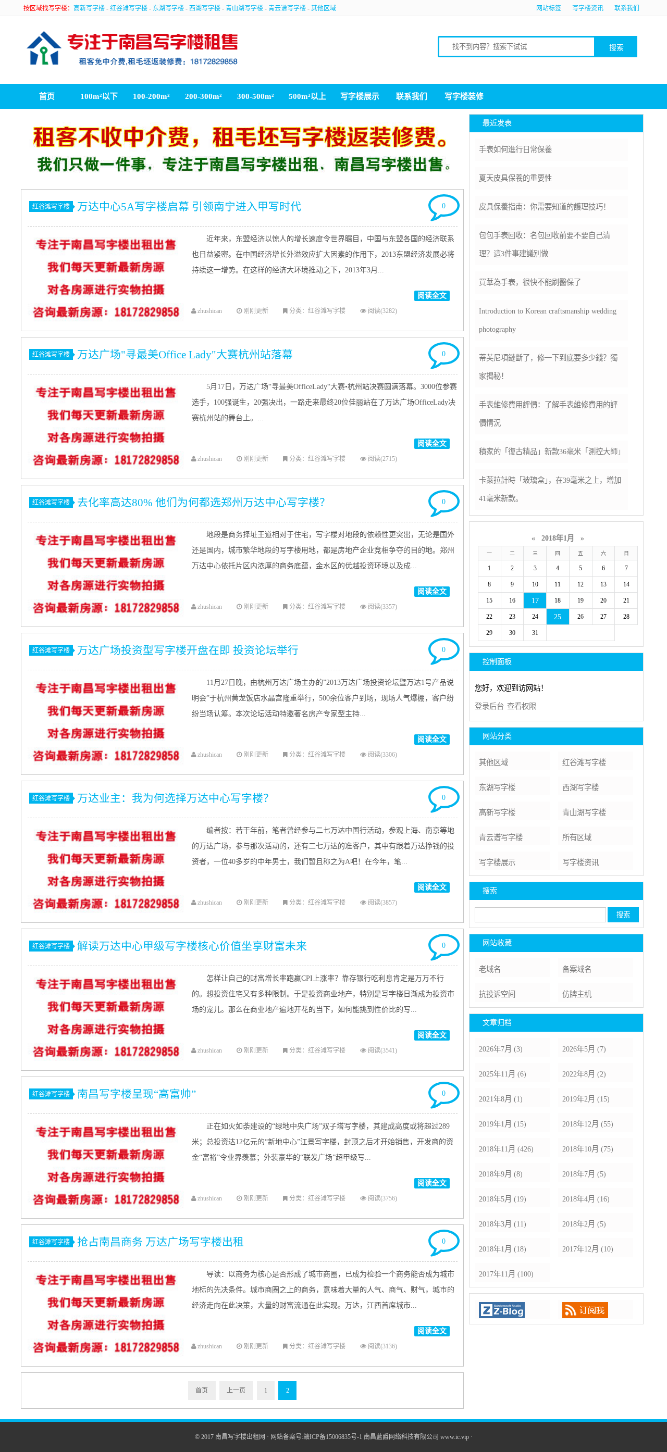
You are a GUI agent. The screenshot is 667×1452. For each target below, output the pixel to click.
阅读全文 (432, 295)
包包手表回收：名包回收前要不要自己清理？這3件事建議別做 (544, 244)
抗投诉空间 (497, 994)
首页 (47, 96)
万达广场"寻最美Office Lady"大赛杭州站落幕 (185, 354)
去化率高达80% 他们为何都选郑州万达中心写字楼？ (203, 502)
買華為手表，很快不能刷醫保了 (530, 282)
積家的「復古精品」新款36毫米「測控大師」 (552, 451)
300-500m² (255, 96)
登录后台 (489, 706)
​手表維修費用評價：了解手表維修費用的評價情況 (548, 413)
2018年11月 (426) (506, 1149)
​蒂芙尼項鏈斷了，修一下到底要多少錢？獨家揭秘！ (548, 367)
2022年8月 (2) (584, 1074)
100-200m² (151, 96)
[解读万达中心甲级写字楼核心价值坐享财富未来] (106, 1067)
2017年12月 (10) (587, 1249)
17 (535, 600)
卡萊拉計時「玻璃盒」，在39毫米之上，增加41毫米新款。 (550, 489)
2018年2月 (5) (584, 1224)
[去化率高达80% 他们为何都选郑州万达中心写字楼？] (106, 623)
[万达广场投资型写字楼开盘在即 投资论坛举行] (106, 771)
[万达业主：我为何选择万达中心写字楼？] (106, 919)
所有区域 (576, 837)
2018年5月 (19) (502, 1199)
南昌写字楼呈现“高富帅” (136, 1094)
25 (557, 616)
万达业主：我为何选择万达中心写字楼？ (175, 798)
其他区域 (323, 8)
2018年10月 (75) (587, 1149)
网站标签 (548, 8)
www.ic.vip (454, 1437)
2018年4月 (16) (586, 1199)
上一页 (236, 1390)
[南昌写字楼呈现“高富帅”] (106, 1215)
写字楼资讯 (587, 8)
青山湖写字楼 (244, 8)
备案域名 (576, 969)
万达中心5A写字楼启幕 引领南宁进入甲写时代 (189, 206)
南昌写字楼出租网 (240, 1437)
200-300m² (203, 96)
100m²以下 (99, 96)
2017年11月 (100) (506, 1274)
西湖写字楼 (204, 8)
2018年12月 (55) (587, 1124)
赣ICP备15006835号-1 (332, 1437)
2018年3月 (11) (502, 1224)
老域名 (490, 969)
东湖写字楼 (168, 8)
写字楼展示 (359, 96)
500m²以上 (307, 96)
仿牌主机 (576, 994)
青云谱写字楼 (287, 8)
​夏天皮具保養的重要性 (515, 178)
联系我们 (626, 8)
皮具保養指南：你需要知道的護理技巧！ (544, 207)
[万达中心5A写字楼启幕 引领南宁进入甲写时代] (106, 327)
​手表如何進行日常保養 (515, 149)
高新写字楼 (89, 8)
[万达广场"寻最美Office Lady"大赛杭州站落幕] (106, 475)
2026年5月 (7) (584, 1049)
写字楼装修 (464, 96)
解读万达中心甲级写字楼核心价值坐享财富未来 (192, 946)
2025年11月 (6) (502, 1074)
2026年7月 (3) (501, 1049)
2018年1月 (557, 538)
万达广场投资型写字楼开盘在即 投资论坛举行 (188, 650)
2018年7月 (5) (584, 1174)
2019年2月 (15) (586, 1099)
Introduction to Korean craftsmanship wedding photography (547, 320)
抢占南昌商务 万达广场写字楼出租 (160, 1242)
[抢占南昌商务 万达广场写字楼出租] (106, 1363)
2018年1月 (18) (502, 1249)
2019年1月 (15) (502, 1124)
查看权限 (521, 706)
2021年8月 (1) (501, 1099)
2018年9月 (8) (501, 1174)
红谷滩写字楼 (128, 8)
